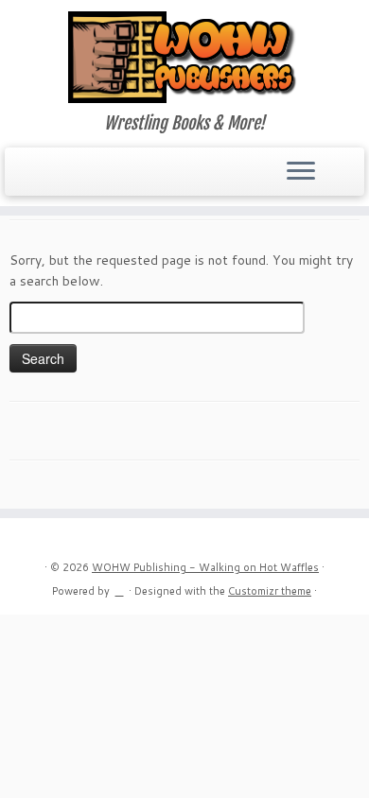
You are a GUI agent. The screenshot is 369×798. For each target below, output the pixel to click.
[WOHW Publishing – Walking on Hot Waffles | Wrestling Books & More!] (184, 56)
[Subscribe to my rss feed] (20, 177)
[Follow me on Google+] (69, 177)
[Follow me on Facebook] (52, 177)
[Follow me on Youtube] (85, 177)
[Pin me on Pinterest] (101, 177)
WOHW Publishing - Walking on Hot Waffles (205, 567)
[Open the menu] (301, 172)
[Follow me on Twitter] (36, 177)
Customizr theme (269, 590)
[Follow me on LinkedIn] (117, 177)
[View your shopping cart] (338, 166)
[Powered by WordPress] (119, 587)
